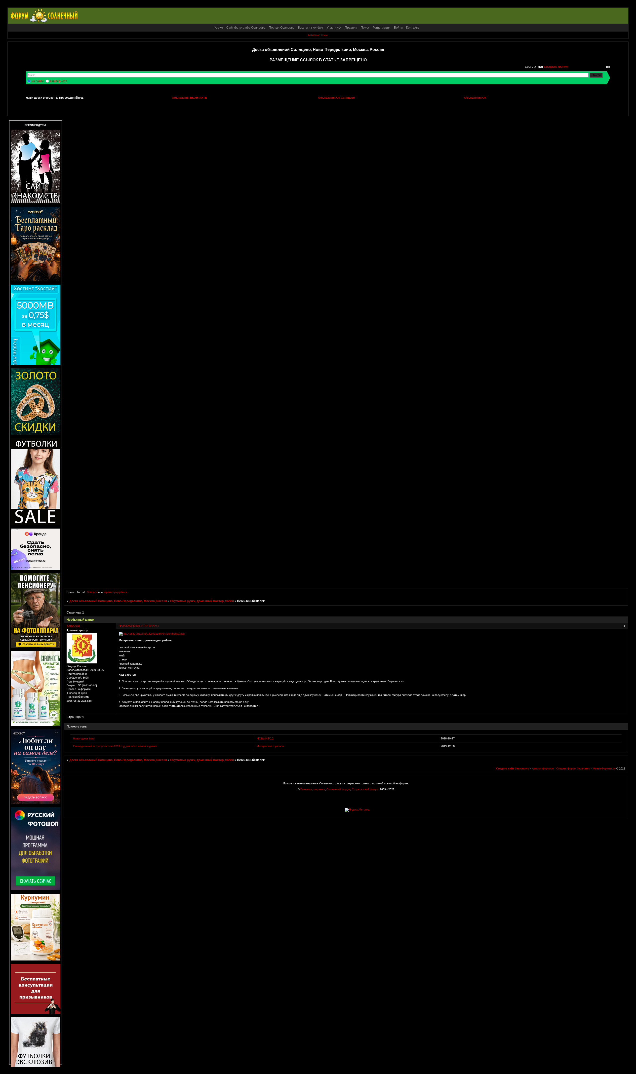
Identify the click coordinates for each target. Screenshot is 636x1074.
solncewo (73, 626)
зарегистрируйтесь (115, 592)
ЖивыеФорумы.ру (604, 768)
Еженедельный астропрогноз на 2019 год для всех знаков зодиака (115, 746)
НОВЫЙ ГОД (265, 738)
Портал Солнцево (281, 27)
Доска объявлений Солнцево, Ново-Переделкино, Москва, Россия (118, 601)
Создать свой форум (365, 789)
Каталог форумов (543, 768)
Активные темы (317, 35)
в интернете (58, 81)
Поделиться (126, 625)
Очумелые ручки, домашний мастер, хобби (202, 601)
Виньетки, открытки (312, 789)
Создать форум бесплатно (573, 768)
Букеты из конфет (310, 27)
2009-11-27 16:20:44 (146, 625)
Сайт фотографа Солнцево (245, 27)
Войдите (92, 592)
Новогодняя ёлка (83, 738)
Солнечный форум (338, 789)
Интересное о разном (270, 746)
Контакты (413, 27)
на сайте (38, 81)
